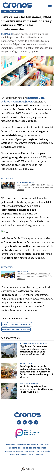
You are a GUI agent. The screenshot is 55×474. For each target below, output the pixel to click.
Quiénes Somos (26, 454)
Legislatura (21, 445)
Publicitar (14, 454)
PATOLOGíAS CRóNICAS (21, 324)
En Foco (21, 448)
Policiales (41, 448)
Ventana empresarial (14, 451)
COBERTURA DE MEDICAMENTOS (16, 329)
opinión (46, 451)
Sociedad (13, 448)
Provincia (10, 445)
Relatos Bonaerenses (33, 451)
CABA (47, 445)
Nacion (40, 445)
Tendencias (31, 448)
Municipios (31, 445)
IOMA (4, 324)
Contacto (39, 454)
